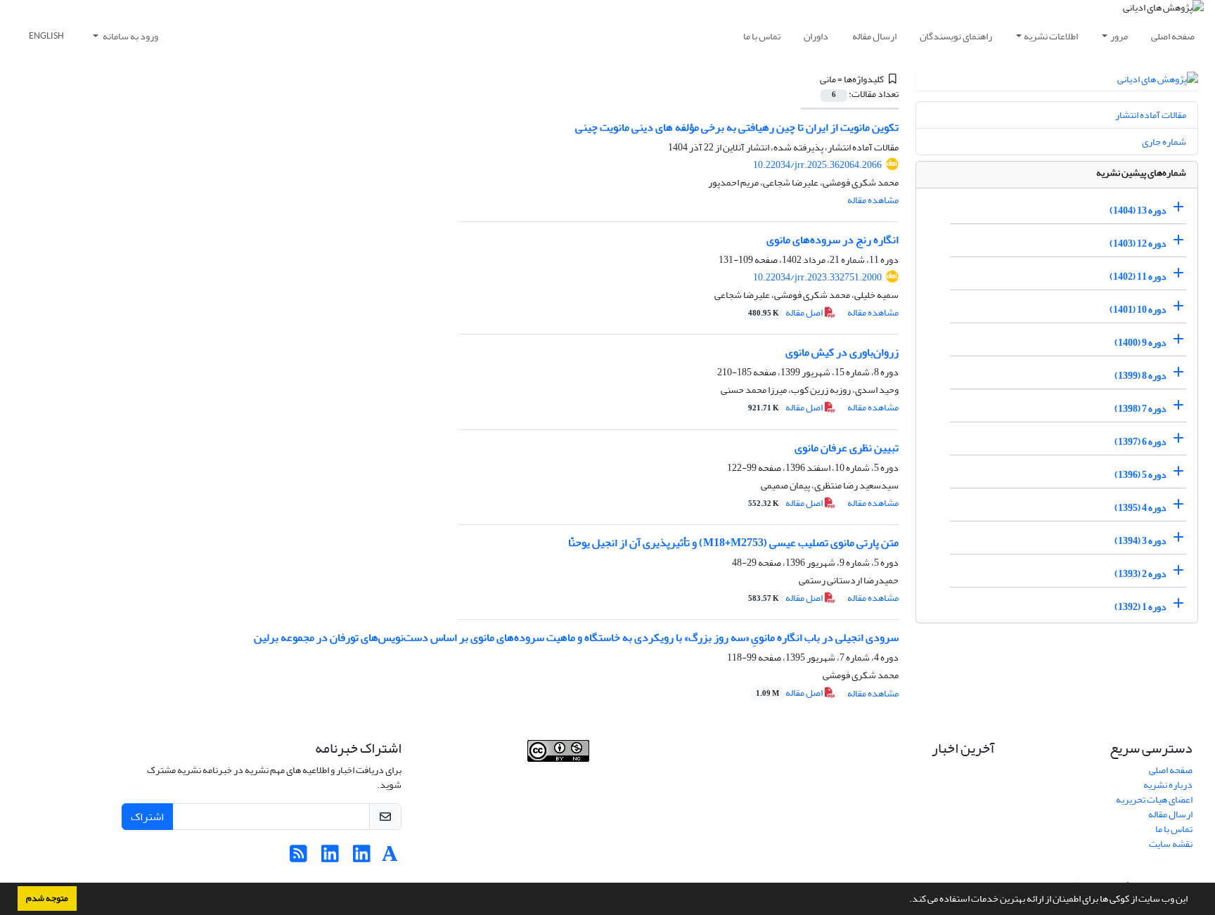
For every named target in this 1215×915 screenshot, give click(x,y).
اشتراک (147, 816)
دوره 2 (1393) (1140, 573)
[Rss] (298, 857)
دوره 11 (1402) (1138, 276)
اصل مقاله (786, 312)
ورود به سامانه (129, 36)
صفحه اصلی (1173, 36)
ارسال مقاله (874, 36)
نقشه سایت (1170, 843)
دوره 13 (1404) (1138, 210)
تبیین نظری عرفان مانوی (847, 447)
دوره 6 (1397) (1140, 441)
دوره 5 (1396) (1140, 474)
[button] (906, 900)
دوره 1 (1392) (1140, 606)
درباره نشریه (1167, 784)
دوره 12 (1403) (1138, 243)
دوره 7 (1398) (1140, 408)
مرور (1119, 36)
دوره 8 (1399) (1140, 375)
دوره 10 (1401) (1138, 309)
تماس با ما (761, 36)
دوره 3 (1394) (1140, 540)
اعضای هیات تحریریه (1154, 799)
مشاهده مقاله (873, 199)
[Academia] (389, 857)
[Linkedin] (362, 857)
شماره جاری (1164, 141)
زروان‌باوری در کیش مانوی (842, 352)
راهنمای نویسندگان (956, 36)
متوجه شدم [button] (47, 898)
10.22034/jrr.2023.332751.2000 (817, 277)
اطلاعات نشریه (1051, 36)
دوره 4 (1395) (1140, 507)
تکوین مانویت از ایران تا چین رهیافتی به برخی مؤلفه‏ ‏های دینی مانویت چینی (737, 127)
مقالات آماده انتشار (1150, 114)
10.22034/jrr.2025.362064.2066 (817, 164)
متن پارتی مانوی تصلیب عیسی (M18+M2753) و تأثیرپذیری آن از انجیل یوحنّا (733, 542)
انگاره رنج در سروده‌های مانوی (832, 239)
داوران (816, 36)
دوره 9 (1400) (1140, 342)
